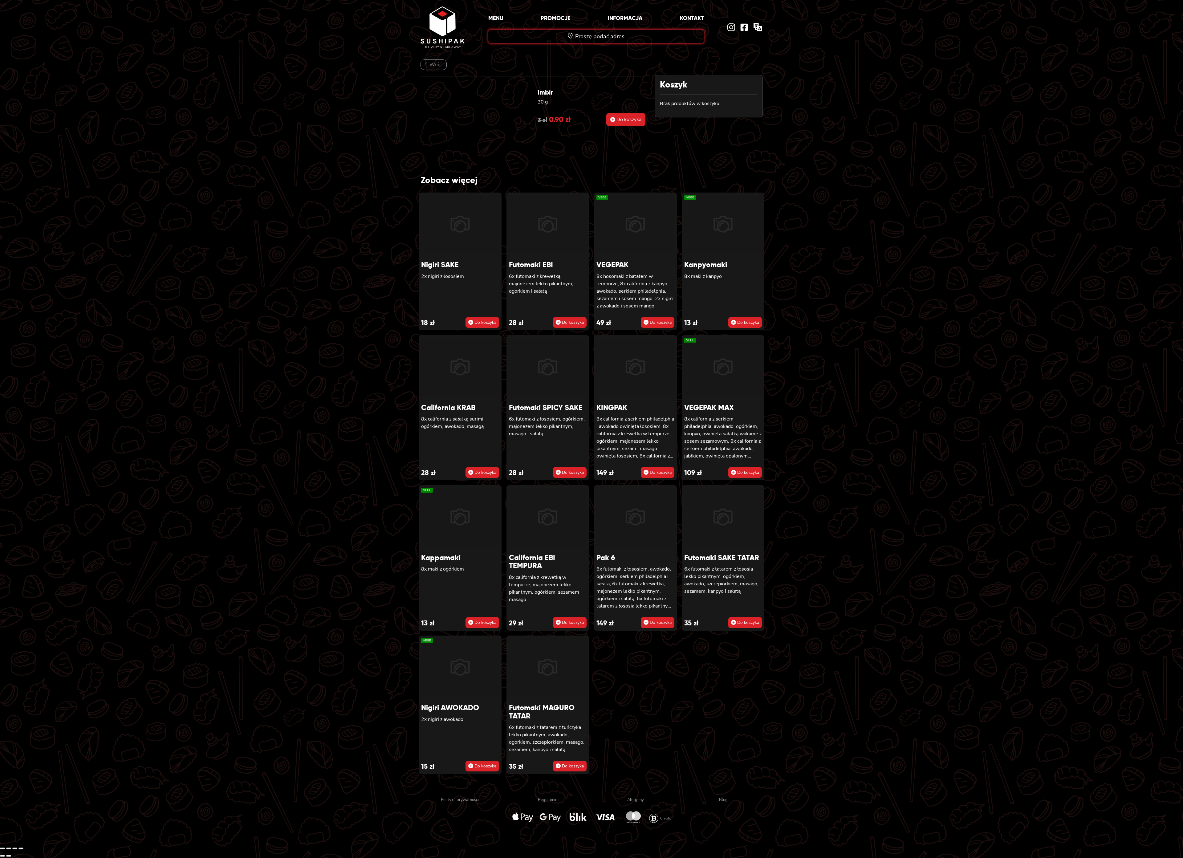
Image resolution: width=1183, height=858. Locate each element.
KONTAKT (692, 18)
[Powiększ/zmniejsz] (2, 848)
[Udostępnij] (14, 848)
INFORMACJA (625, 18)
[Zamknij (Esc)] (20, 848)
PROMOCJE (556, 18)
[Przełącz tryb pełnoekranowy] (8, 848)
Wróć (434, 64)
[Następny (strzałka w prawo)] (8, 856)
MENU (495, 18)
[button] (625, 119)
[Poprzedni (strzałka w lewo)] (2, 856)
